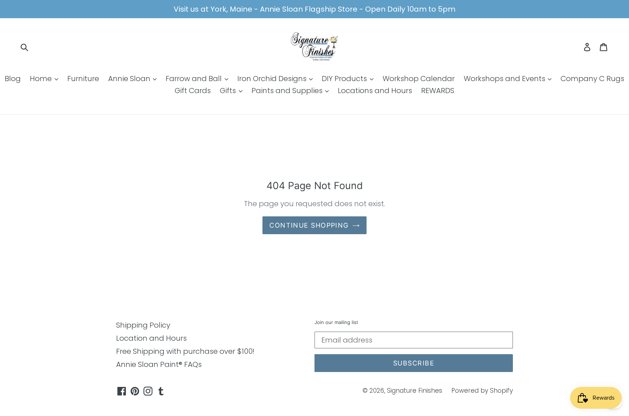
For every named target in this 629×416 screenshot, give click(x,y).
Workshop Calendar (419, 78)
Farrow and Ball (194, 78)
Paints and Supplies (288, 90)
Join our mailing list (336, 322)
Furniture (83, 78)
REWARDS (437, 90)
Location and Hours (151, 338)
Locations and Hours (375, 90)
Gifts (229, 90)
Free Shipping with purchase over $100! (185, 351)
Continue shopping (308, 225)
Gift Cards (193, 90)
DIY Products (345, 78)
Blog (13, 78)
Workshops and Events (505, 78)
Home (42, 78)
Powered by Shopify (482, 390)
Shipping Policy (143, 325)
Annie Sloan (130, 78)
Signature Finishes (414, 390)
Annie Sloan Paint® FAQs (159, 364)
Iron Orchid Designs (272, 78)
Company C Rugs (592, 78)
